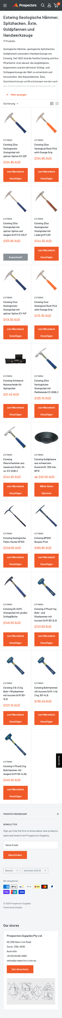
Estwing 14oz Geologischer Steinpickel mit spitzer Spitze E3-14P (14, 307)
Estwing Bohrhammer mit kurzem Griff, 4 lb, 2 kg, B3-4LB (46, 691)
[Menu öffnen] (5, 5)
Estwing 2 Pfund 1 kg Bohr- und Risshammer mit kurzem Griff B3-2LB (45, 614)
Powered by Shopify (12, 907)
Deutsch (9, 870)
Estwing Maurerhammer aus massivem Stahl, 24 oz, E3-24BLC (13, 465)
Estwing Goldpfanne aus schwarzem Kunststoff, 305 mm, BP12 (45, 465)
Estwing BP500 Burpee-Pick (42, 539)
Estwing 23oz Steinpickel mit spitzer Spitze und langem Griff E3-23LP (15, 229)
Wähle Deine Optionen (46, 490)
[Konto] (49, 5)
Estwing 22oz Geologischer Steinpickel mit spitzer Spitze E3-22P (15, 150)
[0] (56, 5)
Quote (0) (59, 760)
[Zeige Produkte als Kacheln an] (51, 103)
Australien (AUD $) (32, 870)
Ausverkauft (15, 257)
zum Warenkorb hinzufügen (15, 175)
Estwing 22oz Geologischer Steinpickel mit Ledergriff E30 (42, 229)
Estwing (7, 140)
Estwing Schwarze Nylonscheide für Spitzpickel (13, 384)
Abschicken (15, 854)
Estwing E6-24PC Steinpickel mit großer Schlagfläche (15, 612)
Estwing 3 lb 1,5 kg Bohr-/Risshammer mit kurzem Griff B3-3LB (14, 693)
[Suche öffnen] (43, 5)
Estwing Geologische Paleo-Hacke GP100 (14, 539)
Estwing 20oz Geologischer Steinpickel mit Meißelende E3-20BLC (46, 386)
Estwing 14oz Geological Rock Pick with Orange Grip (45, 305)
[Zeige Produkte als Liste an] (57, 103)
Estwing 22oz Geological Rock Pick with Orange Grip (45, 148)
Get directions (20, 969)
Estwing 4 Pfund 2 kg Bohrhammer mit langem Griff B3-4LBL (15, 770)
